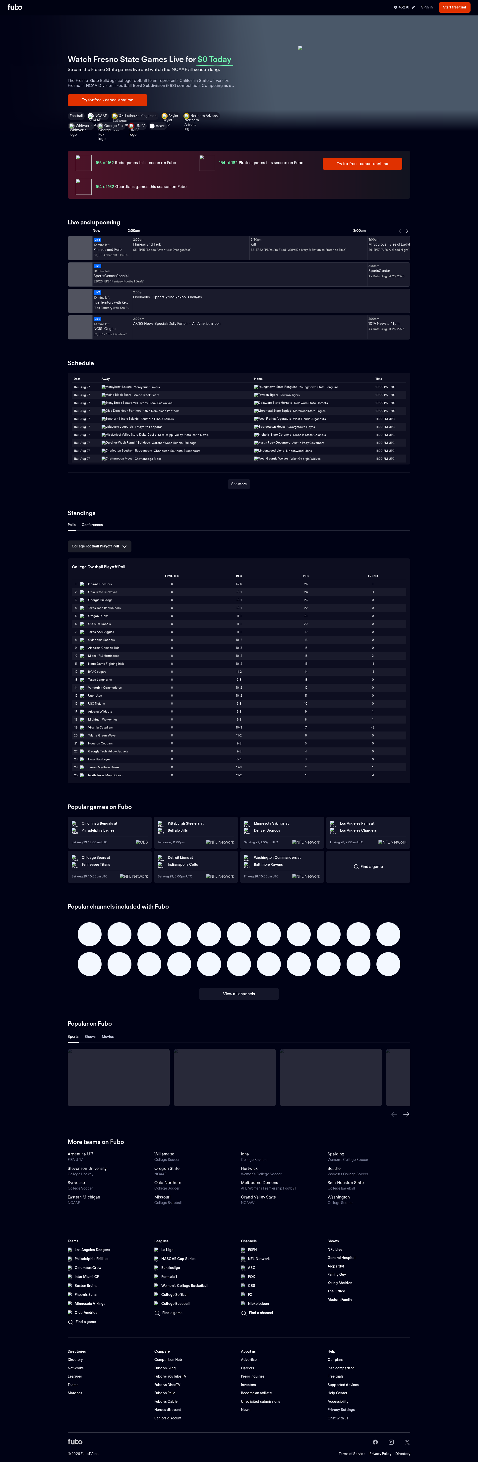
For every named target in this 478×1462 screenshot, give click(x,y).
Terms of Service (352, 1454)
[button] (394, 1114)
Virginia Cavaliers (100, 727)
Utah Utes (95, 695)
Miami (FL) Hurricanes (104, 656)
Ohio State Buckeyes (102, 592)
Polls (72, 525)
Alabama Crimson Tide (104, 648)
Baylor (174, 116)
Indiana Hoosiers (100, 584)
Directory (402, 1454)
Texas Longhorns (100, 679)
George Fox (113, 126)
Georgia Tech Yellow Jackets (108, 751)
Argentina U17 (80, 1154)
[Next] (407, 231)
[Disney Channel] (79, 248)
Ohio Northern (167, 1182)
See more (239, 484)
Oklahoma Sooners (101, 640)
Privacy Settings (341, 1410)
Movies (108, 1037)
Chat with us (338, 1418)
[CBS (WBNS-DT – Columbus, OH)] (79, 327)
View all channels (239, 994)
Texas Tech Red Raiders (104, 608)
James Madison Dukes (104, 767)
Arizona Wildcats (100, 711)
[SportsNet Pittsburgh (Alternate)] (79, 301)
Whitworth (84, 126)
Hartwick (249, 1168)
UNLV (140, 126)
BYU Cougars (97, 671)
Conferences (92, 525)
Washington (339, 1197)
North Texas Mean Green (105, 775)
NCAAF (101, 116)
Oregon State (166, 1168)
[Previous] (400, 231)
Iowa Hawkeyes (99, 759)
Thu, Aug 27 (82, 395)
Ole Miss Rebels (99, 624)
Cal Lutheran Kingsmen (138, 116)
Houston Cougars (100, 743)
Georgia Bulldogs (100, 600)
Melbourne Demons (259, 1182)
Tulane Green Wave (102, 735)
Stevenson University (87, 1168)
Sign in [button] (427, 7)
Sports (73, 1037)
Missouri (162, 1197)
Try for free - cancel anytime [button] (107, 100)
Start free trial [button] (454, 7)
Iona (245, 1154)
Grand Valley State (258, 1197)
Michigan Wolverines (103, 719)
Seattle (334, 1168)
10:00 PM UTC (385, 395)
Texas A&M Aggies (101, 632)
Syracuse (76, 1182)
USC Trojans (96, 703)
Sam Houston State (346, 1182)
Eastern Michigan (84, 1197)
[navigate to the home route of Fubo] (14, 7)
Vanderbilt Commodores (105, 687)
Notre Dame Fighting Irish (106, 663)
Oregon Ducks (98, 616)
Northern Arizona (204, 116)
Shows (90, 1037)
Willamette (164, 1154)
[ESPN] (79, 274)
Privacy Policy (380, 1454)
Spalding (336, 1154)
